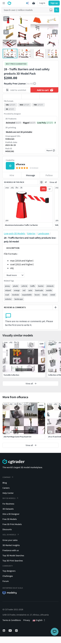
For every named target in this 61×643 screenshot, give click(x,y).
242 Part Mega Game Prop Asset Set (17, 436)
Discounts (7, 529)
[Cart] (33, 3)
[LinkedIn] (4, 630)
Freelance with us (11, 550)
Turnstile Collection (11, 375)
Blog (5, 482)
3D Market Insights (11, 545)
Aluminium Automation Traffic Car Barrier (21, 225)
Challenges (8, 576)
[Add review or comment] (55, 307)
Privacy (26, 620)
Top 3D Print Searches (13, 560)
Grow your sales (10, 540)
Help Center (8, 493)
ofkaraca (20, 164)
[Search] (56, 9)
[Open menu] (3, 3)
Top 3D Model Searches (13, 555)
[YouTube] (10, 630)
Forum (6, 581)
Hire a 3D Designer (11, 514)
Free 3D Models (10, 519)
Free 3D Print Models (12, 524)
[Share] (49, 96)
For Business (8, 503)
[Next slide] (55, 32)
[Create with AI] (27, 3)
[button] (50, 9)
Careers (6, 487)
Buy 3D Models (9, 498)
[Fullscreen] (6, 18)
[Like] (12, 96)
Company (6, 477)
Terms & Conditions (12, 620)
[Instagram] (16, 630)
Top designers (9, 570)
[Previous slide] (6, 32)
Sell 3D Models (9, 534)
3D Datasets (8, 508)
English (38, 620)
